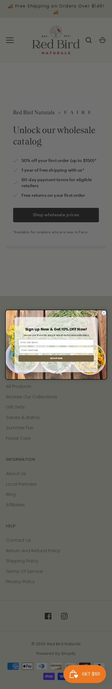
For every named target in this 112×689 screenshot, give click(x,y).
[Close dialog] (104, 312)
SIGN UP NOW (56, 358)
